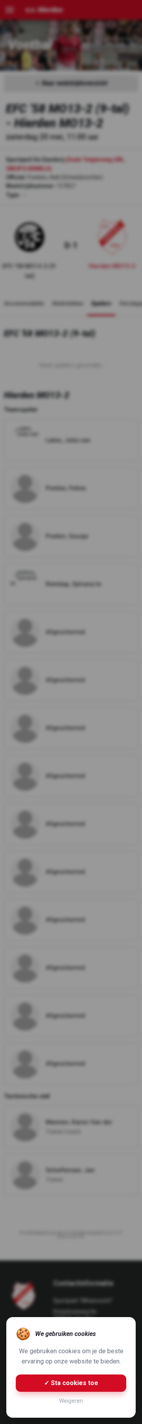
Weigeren (71, 1401)
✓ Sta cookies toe (71, 1383)
